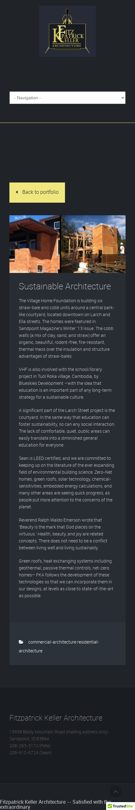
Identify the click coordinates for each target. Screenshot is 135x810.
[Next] (116, 263)
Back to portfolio (40, 192)
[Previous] (97, 263)
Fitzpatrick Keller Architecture (67, 31)
